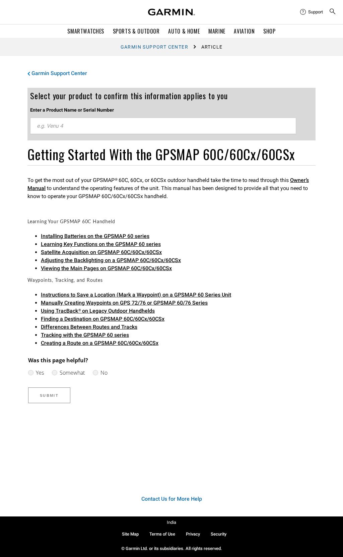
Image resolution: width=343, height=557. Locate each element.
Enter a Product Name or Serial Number (72, 110)
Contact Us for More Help (171, 499)
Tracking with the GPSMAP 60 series (85, 335)
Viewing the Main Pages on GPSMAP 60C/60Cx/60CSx (106, 268)
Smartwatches (85, 31)
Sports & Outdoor (136, 31)
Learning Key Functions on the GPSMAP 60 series (101, 244)
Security (218, 534)
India (171, 522)
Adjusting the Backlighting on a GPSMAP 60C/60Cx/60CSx (111, 260)
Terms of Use (162, 534)
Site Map (130, 534)
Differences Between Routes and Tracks (89, 327)
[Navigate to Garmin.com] (171, 12)
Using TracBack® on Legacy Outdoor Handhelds (98, 311)
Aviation (244, 31)
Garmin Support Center (154, 47)
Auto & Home (184, 31)
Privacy (193, 534)
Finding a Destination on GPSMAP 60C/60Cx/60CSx (102, 319)
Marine (216, 31)
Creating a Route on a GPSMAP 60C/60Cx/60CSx (99, 343)
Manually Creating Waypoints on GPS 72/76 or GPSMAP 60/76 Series (124, 303)
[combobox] (163, 126)
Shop (269, 31)
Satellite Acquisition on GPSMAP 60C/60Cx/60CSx (101, 252)
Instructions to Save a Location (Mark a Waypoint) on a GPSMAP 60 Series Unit (136, 295)
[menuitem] (312, 12)
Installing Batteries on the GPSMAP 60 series (95, 236)
